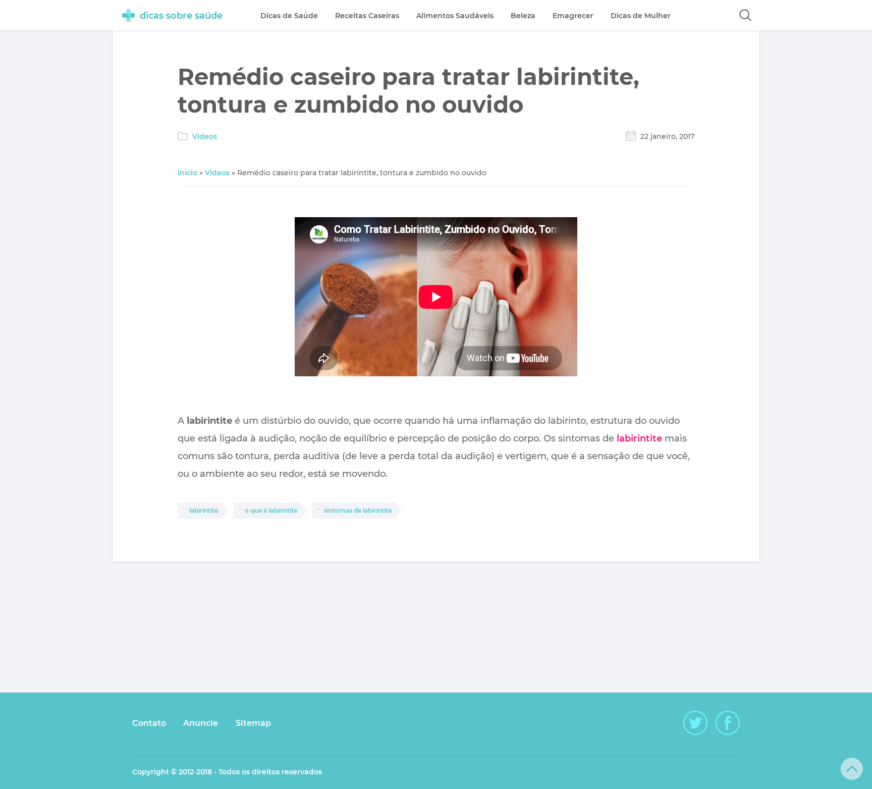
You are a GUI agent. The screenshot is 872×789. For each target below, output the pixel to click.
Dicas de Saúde (289, 15)
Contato (149, 723)
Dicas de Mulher (641, 15)
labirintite (639, 438)
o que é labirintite (271, 510)
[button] (745, 15)
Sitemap (253, 723)
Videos (204, 136)
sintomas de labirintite (358, 510)
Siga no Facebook (728, 723)
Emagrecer (573, 15)
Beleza (523, 15)
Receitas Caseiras (367, 15)
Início (187, 172)
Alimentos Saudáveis (455, 15)
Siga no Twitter (695, 723)
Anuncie (200, 723)
